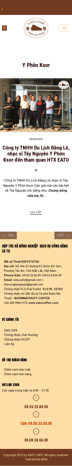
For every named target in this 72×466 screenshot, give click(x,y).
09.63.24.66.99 (36, 406)
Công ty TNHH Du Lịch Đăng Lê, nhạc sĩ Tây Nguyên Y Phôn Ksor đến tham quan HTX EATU (36, 154)
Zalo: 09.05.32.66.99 (36, 423)
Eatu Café (10, 330)
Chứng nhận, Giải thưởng (21, 335)
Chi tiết (36, 212)
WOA (44, 459)
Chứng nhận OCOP (17, 339)
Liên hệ (9, 344)
